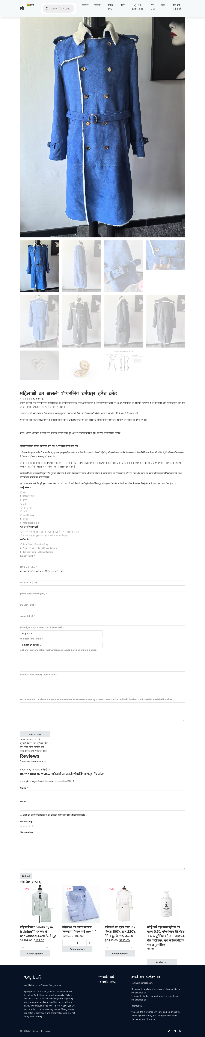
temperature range (31, 638)
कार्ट (163, 5)
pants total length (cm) (33, 593)
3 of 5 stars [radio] (27, 826)
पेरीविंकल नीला (28, 496)
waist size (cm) (29, 582)
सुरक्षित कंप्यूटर (110, 7)
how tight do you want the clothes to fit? (42, 627)
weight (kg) (27, 616)
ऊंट (24, 503)
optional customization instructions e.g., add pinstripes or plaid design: (58, 649)
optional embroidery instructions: (38, 674)
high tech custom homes (137, 7)
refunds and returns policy (107, 979)
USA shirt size (28, 567)
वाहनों (123, 5)
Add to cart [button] (162, 962)
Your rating (27, 821)
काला (25, 500)
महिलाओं (85, 5)
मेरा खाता (153, 7)
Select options (35, 953)
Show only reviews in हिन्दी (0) (35, 769)
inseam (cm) (28, 604)
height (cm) (27, 555)
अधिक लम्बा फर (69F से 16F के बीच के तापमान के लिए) (45, 535)
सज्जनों (97, 5)
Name (24, 787)
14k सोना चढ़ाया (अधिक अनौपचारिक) (38, 552)
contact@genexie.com (142, 982)
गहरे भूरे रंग (27, 507)
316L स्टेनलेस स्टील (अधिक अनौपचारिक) (40, 548)
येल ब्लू (25, 519)
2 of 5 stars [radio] (24, 826)
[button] (181, 21)
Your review (27, 832)
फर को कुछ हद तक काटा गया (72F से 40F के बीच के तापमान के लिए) (51, 531)
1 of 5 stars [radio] (21, 826)
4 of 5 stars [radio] (30, 826)
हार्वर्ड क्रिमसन (29, 515)
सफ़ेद (25, 492)
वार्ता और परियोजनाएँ (176, 7)
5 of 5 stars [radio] (32, 826)
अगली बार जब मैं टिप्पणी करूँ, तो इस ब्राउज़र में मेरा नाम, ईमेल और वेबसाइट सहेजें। (55, 815)
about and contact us (145, 977)
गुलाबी (25, 511)
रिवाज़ (31, 523)
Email (24, 801)
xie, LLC (32, 977)
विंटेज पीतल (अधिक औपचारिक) (35, 544)
